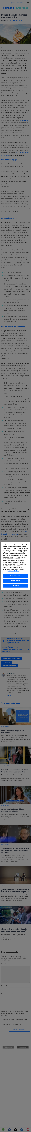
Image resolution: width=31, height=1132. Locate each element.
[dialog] (15, 566)
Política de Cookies (13, 571)
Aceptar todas (15, 580)
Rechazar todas (15, 576)
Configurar (15, 585)
